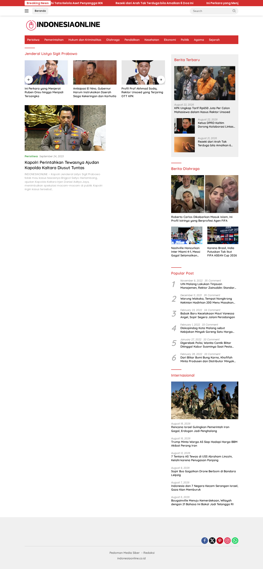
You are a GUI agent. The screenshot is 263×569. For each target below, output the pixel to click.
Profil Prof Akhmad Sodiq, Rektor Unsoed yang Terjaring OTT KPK (142, 92)
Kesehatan (151, 40)
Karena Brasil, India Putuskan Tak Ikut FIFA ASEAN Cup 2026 (222, 251)
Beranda (40, 10)
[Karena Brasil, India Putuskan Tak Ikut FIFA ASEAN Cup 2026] (222, 235)
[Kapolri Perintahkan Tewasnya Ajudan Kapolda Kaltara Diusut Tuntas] (65, 128)
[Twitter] (212, 541)
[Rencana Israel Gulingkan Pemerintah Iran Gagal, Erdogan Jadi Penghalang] (204, 400)
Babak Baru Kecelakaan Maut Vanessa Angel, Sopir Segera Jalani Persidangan (207, 315)
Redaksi (149, 553)
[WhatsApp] (235, 541)
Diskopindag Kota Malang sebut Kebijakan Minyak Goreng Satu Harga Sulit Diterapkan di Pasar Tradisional (206, 330)
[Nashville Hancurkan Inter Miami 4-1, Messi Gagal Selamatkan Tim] (186, 235)
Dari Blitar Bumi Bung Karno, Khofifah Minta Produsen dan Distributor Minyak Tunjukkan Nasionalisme (207, 359)
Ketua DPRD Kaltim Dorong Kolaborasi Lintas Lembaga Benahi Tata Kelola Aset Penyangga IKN (215, 124)
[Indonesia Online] (63, 25)
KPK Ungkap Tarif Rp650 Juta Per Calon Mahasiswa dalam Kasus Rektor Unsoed (202, 110)
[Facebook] (204, 541)
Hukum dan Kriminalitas (84, 40)
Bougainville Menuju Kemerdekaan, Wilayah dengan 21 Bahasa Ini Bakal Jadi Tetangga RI (202, 502)
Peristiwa (33, 40)
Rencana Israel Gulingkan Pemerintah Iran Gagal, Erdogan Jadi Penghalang (200, 429)
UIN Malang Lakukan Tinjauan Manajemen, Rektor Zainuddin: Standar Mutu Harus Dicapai (207, 286)
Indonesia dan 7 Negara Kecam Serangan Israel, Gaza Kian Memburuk (204, 487)
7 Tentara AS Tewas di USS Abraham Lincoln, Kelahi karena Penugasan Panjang (201, 458)
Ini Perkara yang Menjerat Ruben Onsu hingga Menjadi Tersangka (44, 92)
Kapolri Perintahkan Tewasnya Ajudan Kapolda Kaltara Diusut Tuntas (62, 165)
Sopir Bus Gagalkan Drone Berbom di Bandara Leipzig (203, 473)
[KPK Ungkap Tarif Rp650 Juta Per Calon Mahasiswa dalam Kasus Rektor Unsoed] (204, 83)
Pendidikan (132, 40)
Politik (185, 40)
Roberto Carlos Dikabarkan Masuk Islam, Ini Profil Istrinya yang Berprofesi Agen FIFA (201, 218)
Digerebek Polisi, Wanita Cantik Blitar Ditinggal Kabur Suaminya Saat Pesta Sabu (206, 344)
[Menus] (27, 10)
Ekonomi (170, 40)
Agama (199, 40)
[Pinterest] (220, 541)
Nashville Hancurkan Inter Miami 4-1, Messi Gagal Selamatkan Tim (185, 251)
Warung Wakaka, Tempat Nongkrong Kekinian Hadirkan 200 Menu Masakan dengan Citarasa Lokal (206, 300)
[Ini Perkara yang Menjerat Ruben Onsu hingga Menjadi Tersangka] (46, 72)
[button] (234, 10)
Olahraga (113, 40)
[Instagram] (227, 541)
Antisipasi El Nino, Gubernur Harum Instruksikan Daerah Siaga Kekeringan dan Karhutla (94, 92)
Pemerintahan (53, 40)
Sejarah (214, 40)
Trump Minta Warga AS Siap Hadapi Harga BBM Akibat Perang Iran (204, 443)
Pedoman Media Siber (125, 553)
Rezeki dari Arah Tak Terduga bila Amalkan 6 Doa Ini (138, 3)
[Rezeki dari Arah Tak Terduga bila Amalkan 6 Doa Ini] (184, 144)
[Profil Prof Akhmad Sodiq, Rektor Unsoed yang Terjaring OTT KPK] (143, 72)
